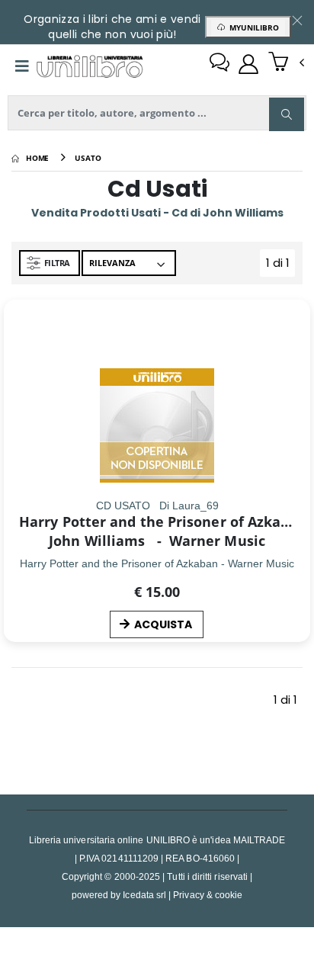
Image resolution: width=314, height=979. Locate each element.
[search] (286, 114)
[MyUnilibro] (248, 64)
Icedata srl (144, 894)
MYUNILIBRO (252, 27)
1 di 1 (280, 266)
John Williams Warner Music (157, 540)
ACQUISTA (163, 624)
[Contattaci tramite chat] (219, 64)
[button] (286, 63)
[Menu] (22, 66)
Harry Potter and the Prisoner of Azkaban (163, 521)
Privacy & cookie (207, 894)
